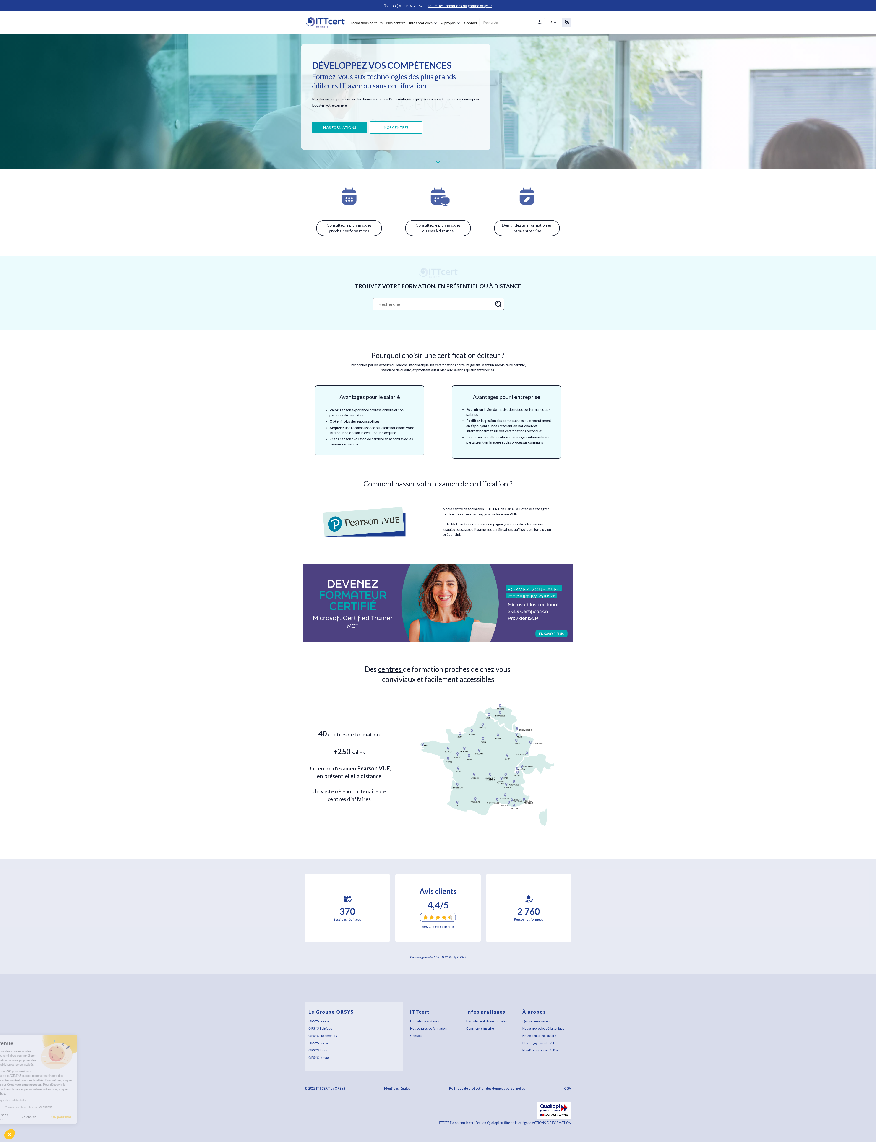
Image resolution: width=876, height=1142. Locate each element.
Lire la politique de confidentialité (29, 1100)
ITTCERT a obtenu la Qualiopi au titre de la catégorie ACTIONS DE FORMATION (505, 1123)
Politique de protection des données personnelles (487, 1088)
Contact (470, 23)
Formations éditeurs (367, 23)
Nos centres (395, 23)
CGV (567, 1088)
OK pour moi (84, 1117)
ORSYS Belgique (320, 1028)
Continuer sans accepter (20, 1117)
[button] (9, 1134)
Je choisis (52, 1117)
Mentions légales (397, 1088)
